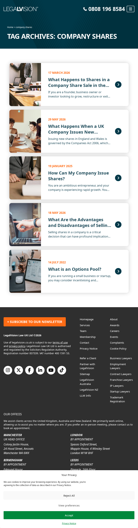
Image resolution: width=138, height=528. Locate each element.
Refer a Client (88, 358)
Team (83, 331)
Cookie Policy (118, 348)
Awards (114, 325)
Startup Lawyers (120, 391)
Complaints (117, 342)
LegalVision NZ (89, 389)
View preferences (69, 505)
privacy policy (17, 346)
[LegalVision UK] (42, 9)
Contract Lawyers (120, 374)
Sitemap (85, 374)
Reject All (69, 495)
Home (10, 27)
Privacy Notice (69, 523)
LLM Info (85, 395)
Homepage (86, 319)
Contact (84, 342)
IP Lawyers (116, 385)
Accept (69, 515)
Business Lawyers (121, 358)
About (114, 319)
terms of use (60, 342)
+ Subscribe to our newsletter (34, 322)
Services (85, 325)
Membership (88, 337)
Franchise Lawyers (121, 380)
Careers (114, 331)
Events (114, 337)
